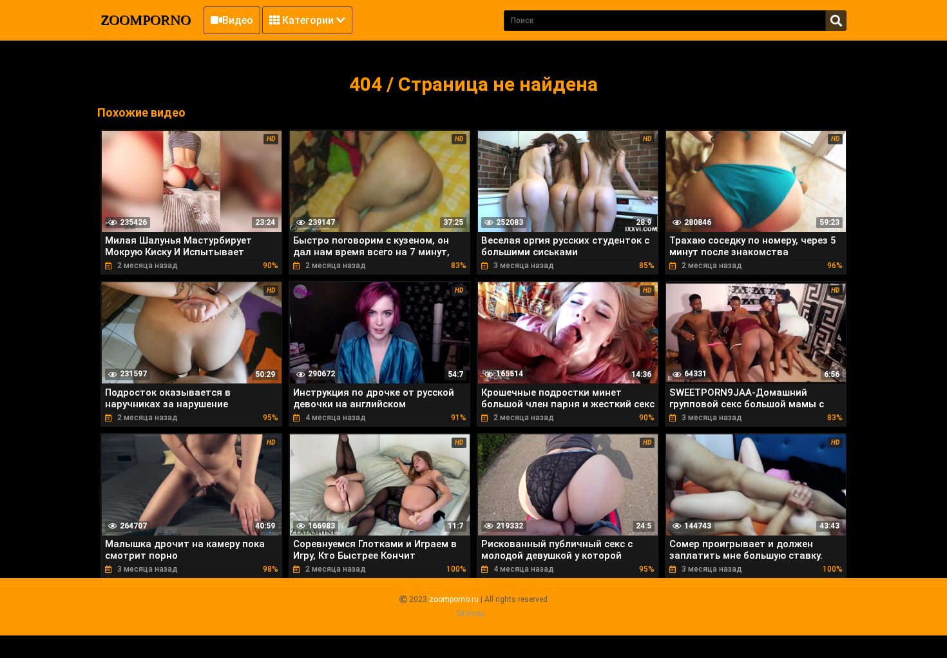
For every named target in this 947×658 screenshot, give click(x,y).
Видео (237, 20)
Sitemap (470, 613)
